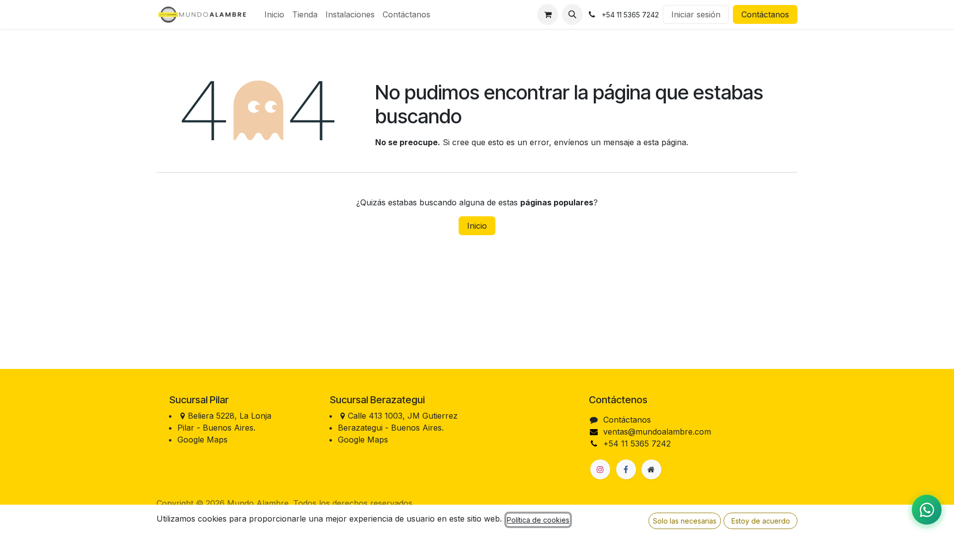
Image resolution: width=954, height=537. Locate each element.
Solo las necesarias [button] (684, 521)
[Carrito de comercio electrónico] (547, 14)
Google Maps (202, 440)
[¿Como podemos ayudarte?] (927, 510)
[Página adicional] (651, 469)
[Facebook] (626, 469)
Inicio (477, 226)
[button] (572, 14)
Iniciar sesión (695, 14)
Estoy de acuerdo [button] (760, 521)
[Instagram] (600, 469)
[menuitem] (274, 14)
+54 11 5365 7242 (637, 443)
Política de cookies (538, 520)
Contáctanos (765, 14)
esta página (664, 142)
